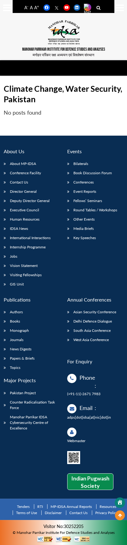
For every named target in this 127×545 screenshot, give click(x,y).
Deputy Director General (30, 200)
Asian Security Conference (94, 312)
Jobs (13, 256)
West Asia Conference (91, 339)
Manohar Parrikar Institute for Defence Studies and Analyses (63, 49)
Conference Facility (25, 173)
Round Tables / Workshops (95, 210)
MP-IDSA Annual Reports (71, 506)
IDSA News (19, 228)
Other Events (84, 219)
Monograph (19, 330)
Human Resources (24, 219)
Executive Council (24, 210)
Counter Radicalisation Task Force (32, 405)
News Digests (20, 349)
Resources (108, 506)
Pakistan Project (23, 393)
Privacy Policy (106, 512)
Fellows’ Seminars (87, 200)
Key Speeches (84, 237)
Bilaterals (80, 163)
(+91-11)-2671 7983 (83, 393)
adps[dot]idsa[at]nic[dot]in (89, 417)
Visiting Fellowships (26, 274)
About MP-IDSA (23, 163)
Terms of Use (26, 512)
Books (15, 321)
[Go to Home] (120, 502)
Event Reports (84, 191)
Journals (16, 339)
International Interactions (30, 237)
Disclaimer (53, 512)
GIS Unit (17, 284)
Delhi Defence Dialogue (92, 321)
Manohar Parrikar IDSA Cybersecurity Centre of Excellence (29, 422)
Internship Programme (28, 247)
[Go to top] (120, 515)
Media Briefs (83, 228)
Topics (15, 367)
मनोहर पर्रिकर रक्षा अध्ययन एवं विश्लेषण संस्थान (63, 55)
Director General (23, 191)
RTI (40, 506)
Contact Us (19, 182)
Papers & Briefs (22, 358)
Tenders (23, 506)
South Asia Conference (92, 330)
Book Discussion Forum (92, 173)
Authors (16, 312)
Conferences (83, 182)
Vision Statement (24, 265)
